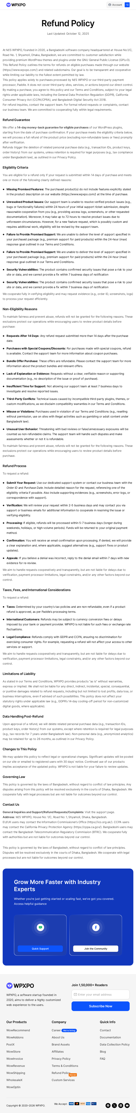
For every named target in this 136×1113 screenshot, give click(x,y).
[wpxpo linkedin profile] (120, 1105)
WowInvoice (14, 1058)
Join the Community (95, 948)
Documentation (110, 1037)
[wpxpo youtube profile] (127, 1105)
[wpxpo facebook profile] (108, 1105)
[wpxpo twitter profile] (114, 1105)
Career (63, 1030)
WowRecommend (18, 1030)
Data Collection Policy (115, 1044)
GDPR (109, 94)
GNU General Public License (100, 60)
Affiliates (58, 1051)
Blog (103, 1051)
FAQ (102, 1058)
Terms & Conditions (65, 1066)
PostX (10, 1044)
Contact (105, 1030)
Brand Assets (61, 1044)
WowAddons (15, 1037)
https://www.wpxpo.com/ (20, 70)
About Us (58, 1037)
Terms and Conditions (89, 89)
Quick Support (40, 948)
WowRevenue (15, 1066)
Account (117, 4)
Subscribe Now (100, 1006)
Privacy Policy (61, 1058)
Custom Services (63, 1080)
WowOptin (13, 1087)
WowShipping (15, 1073)
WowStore (13, 1051)
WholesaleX (14, 1080)
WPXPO (40, 1105)
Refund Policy (61, 1073)
